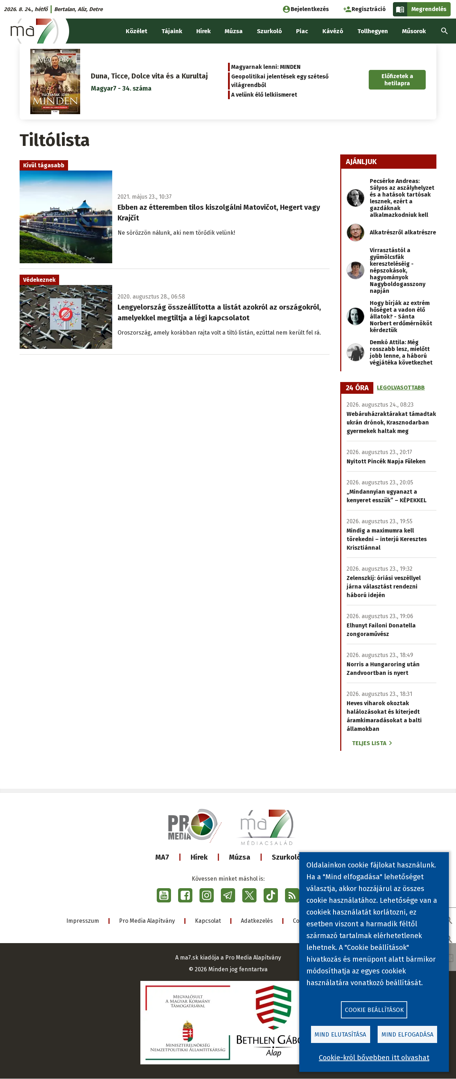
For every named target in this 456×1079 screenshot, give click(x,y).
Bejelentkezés (310, 9)
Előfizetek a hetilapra (397, 79)
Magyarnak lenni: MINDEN (266, 66)
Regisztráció (369, 9)
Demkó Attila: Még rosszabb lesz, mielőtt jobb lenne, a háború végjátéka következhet (401, 352)
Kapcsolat (208, 920)
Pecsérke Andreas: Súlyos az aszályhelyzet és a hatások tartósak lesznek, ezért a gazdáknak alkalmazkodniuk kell (402, 198)
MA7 (162, 857)
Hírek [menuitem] (203, 31)
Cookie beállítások (374, 1010)
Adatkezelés (257, 920)
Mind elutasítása (340, 1034)
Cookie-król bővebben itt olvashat (374, 1057)
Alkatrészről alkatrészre (403, 232)
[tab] (357, 388)
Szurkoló (286, 857)
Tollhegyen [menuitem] (372, 31)
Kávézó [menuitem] (332, 31)
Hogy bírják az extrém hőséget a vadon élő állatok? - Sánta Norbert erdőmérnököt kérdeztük (401, 317)
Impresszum (82, 920)
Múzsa (239, 857)
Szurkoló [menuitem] (269, 31)
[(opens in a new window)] (164, 895)
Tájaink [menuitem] (171, 31)
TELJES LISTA (369, 743)
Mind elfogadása (408, 1034)
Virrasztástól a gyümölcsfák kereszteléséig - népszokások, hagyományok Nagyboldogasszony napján (397, 270)
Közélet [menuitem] (136, 31)
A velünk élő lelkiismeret (264, 94)
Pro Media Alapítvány (147, 920)
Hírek (199, 857)
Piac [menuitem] (302, 31)
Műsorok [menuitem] (414, 31)
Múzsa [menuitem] (234, 31)
